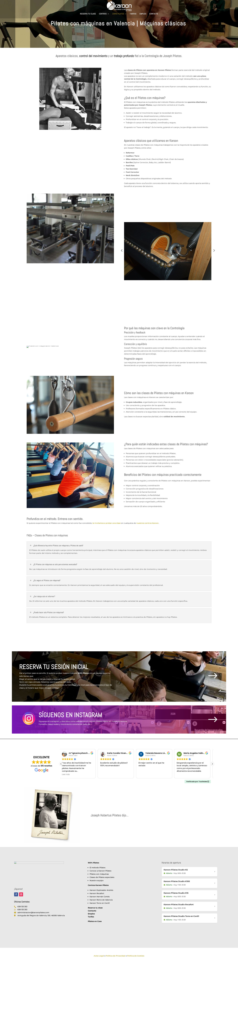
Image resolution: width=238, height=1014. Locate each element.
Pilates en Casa (95, 921)
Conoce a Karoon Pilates (100, 871)
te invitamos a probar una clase (107, 523)
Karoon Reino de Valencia (101, 900)
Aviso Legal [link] (99, 956)
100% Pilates (118, 14)
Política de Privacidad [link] (115, 956)
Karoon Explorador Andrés (101, 890)
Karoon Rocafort (97, 893)
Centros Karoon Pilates (98, 885)
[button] (212, 764)
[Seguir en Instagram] (21, 894)
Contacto (153, 14)
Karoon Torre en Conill (100, 903)
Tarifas (133, 14)
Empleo (143, 14)
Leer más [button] (182, 774)
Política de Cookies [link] (135, 956)
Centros (103, 14)
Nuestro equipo (97, 880)
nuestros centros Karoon (147, 523)
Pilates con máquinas (99, 874)
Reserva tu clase (88, 14)
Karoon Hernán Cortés (100, 897)
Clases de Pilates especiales (102, 877)
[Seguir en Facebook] (16, 894)
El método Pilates (97, 867)
